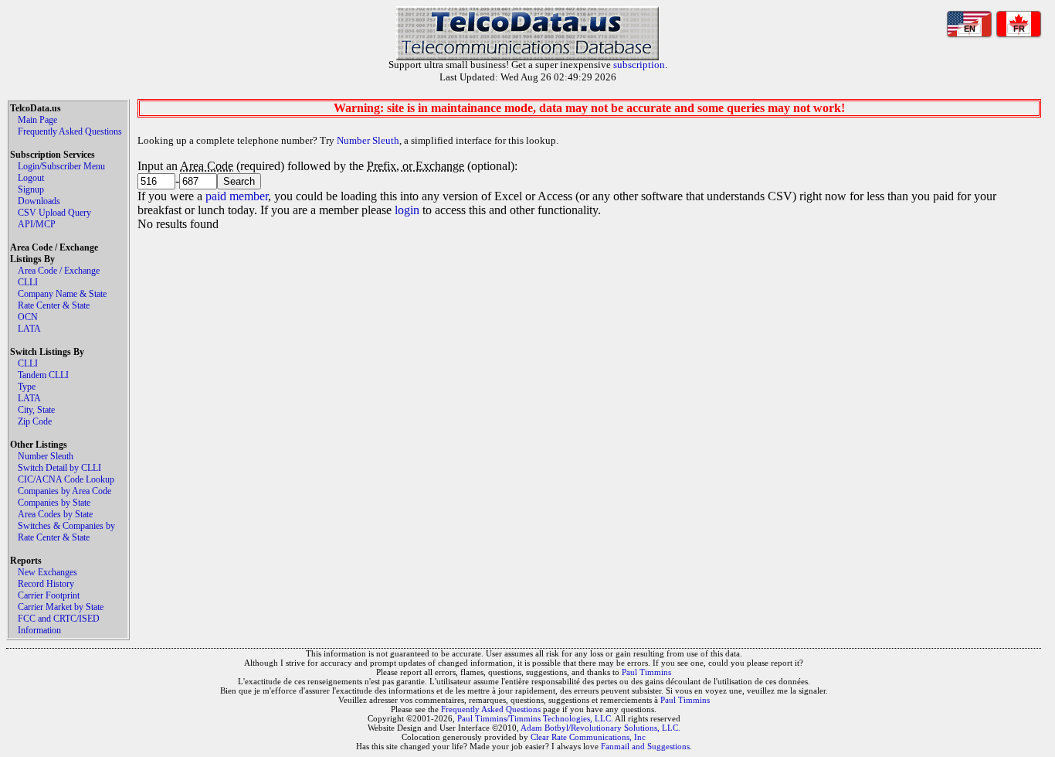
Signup (31, 189)
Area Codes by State (55, 514)
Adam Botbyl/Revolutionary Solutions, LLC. (600, 727)
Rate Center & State (54, 305)
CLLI (28, 282)
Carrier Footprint (49, 595)
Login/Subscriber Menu (61, 166)
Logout (31, 177)
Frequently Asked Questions (70, 131)
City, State (36, 409)
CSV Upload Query (54, 212)
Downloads (39, 201)
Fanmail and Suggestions (645, 746)
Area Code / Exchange (59, 270)
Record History (46, 583)
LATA (29, 328)
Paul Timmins (646, 672)
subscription (639, 64)
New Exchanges (47, 572)
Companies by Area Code (64, 491)
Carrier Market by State (60, 607)
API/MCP (37, 224)
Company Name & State (62, 293)
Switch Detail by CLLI (59, 467)
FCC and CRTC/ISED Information (59, 624)
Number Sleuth (45, 456)
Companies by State (54, 502)
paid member (236, 196)
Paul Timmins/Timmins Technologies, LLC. (535, 718)
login (407, 210)
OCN (28, 317)
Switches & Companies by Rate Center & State (66, 531)
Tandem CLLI (43, 375)
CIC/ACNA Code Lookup (66, 479)
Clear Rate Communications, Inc (588, 737)
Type (27, 386)
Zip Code (35, 421)
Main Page (37, 119)
